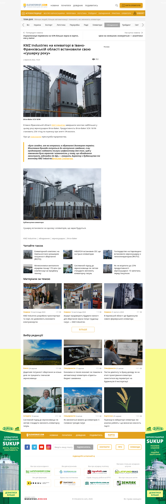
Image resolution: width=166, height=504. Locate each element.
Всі (28, 25)
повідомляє (35, 136)
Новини (26, 312)
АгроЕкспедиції (33, 13)
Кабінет (140, 13)
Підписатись (83, 447)
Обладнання (104, 13)
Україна (37, 25)
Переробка (71, 13)
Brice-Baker (72, 238)
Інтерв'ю (27, 416)
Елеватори (126, 13)
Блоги (25, 368)
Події (86, 25)
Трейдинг (92, 13)
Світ (137, 25)
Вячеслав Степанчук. (62, 158)
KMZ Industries (58, 125)
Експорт (48, 25)
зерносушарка (58, 238)
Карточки (108, 416)
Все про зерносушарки (54, 13)
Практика (116, 13)
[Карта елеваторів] (111, 435)
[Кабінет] (120, 435)
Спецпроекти (69, 368)
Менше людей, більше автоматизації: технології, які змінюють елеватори (67, 19)
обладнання (44, 238)
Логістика (82, 13)
